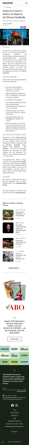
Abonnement (14, 339)
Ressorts (14, 431)
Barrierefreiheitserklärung (14, 426)
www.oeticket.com (20, 192)
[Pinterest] (24, 27)
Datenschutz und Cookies (14, 424)
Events (9, 7)
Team (14, 410)
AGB (14, 418)
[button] (3, 442)
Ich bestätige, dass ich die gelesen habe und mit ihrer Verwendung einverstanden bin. (14, 397)
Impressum (14, 415)
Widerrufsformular (14, 421)
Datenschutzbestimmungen (9, 397)
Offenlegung (14, 412)
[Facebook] (21, 27)
